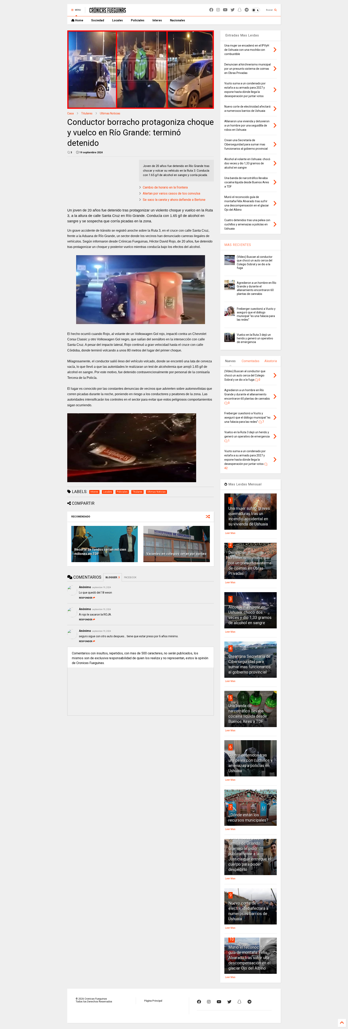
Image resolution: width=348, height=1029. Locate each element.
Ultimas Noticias (110, 113)
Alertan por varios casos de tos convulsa (171, 193)
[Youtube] (225, 10)
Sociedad (97, 20)
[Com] (249, 1001)
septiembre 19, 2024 (101, 587)
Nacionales (177, 20)
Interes (157, 20)
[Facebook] (211, 10)
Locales (117, 20)
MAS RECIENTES (237, 245)
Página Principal (153, 1000)
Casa (70, 113)
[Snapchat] (240, 10)
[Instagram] (218, 10)
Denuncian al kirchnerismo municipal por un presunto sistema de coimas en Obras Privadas (249, 563)
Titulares (86, 113)
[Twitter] (233, 10)
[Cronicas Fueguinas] (107, 11)
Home (79, 20)
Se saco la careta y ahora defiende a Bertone (174, 200)
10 (231, 939)
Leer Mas (230, 533)
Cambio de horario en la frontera (165, 187)
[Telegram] (247, 10)
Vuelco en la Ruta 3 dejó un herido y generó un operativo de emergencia (255, 338)
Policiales (137, 20)
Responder (85, 598)
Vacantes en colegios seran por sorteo (176, 554)
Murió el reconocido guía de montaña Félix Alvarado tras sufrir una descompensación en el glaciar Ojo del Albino (249, 958)
